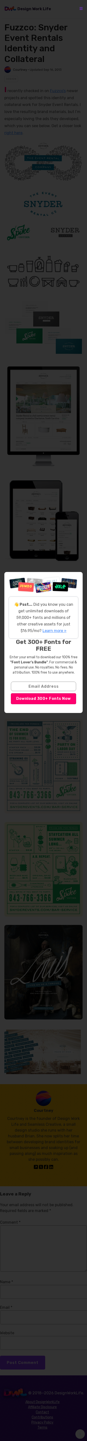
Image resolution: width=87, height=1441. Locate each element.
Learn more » (54, 630)
